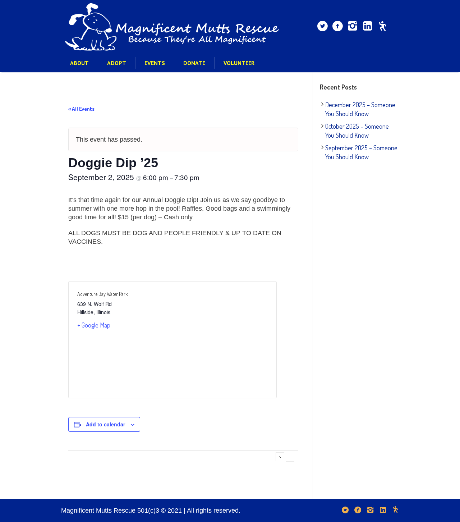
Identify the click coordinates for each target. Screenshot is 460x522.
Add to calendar (105, 424)
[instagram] (352, 26)
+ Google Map (93, 325)
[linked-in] (367, 26)
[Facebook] (337, 26)
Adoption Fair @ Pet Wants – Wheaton (280, 456)
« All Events (81, 108)
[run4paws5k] (382, 26)
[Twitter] (322, 26)
